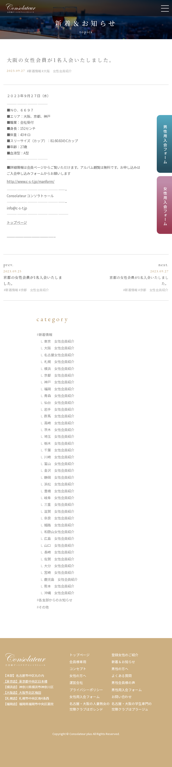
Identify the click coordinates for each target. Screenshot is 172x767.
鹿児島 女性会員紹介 (61, 579)
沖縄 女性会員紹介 (59, 592)
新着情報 (35, 71)
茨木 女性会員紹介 (59, 429)
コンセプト (77, 668)
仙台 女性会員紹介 (59, 402)
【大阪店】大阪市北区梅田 (22, 692)
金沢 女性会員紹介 (59, 470)
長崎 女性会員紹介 (59, 551)
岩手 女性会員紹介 (59, 409)
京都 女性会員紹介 (35, 290)
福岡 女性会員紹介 (59, 388)
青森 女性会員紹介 (59, 395)
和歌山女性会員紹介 (59, 531)
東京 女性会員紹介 (59, 341)
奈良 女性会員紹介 (59, 517)
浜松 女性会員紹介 (59, 483)
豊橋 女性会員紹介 (59, 490)
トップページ (17, 222)
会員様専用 (77, 661)
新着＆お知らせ (123, 661)
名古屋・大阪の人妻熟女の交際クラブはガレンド (89, 706)
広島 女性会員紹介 (59, 538)
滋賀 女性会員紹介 (59, 511)
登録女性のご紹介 (125, 654)
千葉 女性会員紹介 (59, 449)
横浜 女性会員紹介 (59, 368)
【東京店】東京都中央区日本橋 (25, 681)
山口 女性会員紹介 (59, 545)
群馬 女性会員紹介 (59, 415)
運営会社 (76, 682)
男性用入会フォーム (127, 689)
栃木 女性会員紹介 (59, 443)
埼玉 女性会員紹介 (59, 436)
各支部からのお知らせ (55, 599)
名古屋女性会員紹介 (59, 354)
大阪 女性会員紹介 (57, 71)
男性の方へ (120, 668)
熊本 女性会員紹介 (59, 585)
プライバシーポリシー (86, 689)
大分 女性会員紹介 (59, 565)
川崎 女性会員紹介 (59, 456)
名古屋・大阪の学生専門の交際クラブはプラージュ (132, 706)
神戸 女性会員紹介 (59, 381)
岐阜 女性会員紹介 (59, 497)
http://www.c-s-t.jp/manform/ (30, 181)
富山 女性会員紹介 (59, 463)
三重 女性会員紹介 (59, 504)
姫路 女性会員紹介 (59, 524)
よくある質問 (122, 675)
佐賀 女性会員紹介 (59, 558)
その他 (44, 607)
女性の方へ (77, 675)
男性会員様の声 (123, 682)
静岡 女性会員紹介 (59, 477)
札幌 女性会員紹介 (59, 361)
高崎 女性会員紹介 (59, 422)
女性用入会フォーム (84, 696)
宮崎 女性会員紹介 (59, 572)
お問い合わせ (122, 696)
